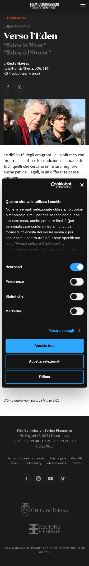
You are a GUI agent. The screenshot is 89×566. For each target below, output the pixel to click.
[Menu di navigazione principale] (82, 6)
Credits (76, 463)
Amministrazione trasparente (25, 458)
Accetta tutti (44, 346)
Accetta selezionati (44, 361)
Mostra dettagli (61, 331)
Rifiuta (44, 377)
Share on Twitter (19, 87)
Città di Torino (44, 510)
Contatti (76, 458)
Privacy (13, 463)
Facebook (26, 478)
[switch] (77, 281)
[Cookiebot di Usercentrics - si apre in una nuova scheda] (53, 185)
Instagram (38, 478)
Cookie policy (32, 463)
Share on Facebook (8, 87)
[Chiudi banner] (82, 185)
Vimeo (62, 478)
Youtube (50, 478)
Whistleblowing (56, 463)
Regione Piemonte (44, 529)
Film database (16, 18)
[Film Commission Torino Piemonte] (44, 6)
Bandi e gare (58, 458)
